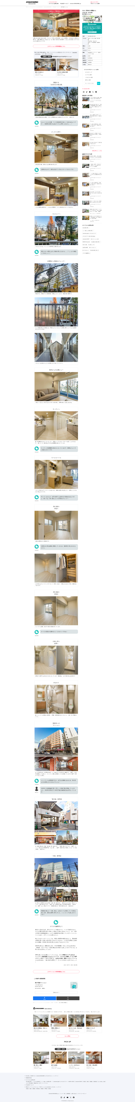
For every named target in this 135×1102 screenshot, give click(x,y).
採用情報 (68, 1093)
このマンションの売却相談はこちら (56, 46)
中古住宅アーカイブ (64, 3)
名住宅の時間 (85, 247)
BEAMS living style (86, 241)
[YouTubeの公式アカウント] (89, 92)
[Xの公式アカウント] (93, 92)
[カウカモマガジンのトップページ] (32, 2)
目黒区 (91, 1081)
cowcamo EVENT (86, 239)
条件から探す (88, 80)
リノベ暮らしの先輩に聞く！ (88, 230)
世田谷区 (95, 1081)
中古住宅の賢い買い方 (94, 250)
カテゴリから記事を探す (54, 3)
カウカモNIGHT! (37, 1081)
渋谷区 (84, 1081)
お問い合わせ (73, 1093)
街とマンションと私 (95, 239)
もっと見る (67, 1036)
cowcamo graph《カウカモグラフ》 (89, 233)
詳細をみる (55, 992)
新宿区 (42, 1088)
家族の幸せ (36, 1083)
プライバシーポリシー (82, 1093)
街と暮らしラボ (91, 244)
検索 (99, 83)
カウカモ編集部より (86, 253)
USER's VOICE (71, 1081)
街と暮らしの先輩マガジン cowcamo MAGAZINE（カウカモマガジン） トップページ (42, 1075)
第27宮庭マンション (86, 14)
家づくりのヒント (92, 247)
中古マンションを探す (95, 3)
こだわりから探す (89, 77)
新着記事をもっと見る (97, 150)
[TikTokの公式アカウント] (86, 92)
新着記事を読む (29, 1077)
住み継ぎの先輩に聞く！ (96, 241)
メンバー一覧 (62, 1093)
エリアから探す (88, 74)
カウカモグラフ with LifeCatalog (89, 236)
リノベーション (45, 1083)
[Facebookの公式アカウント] (96, 92)
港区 (88, 1081)
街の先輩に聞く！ (86, 227)
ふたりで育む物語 (29, 1083)
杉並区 (49, 1088)
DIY (40, 1083)
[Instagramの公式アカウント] (83, 92)
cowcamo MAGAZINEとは (75, 3)
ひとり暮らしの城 (101, 1081)
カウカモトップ (88, 72)
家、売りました (86, 250)
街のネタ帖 (85, 244)
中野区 (46, 1088)
